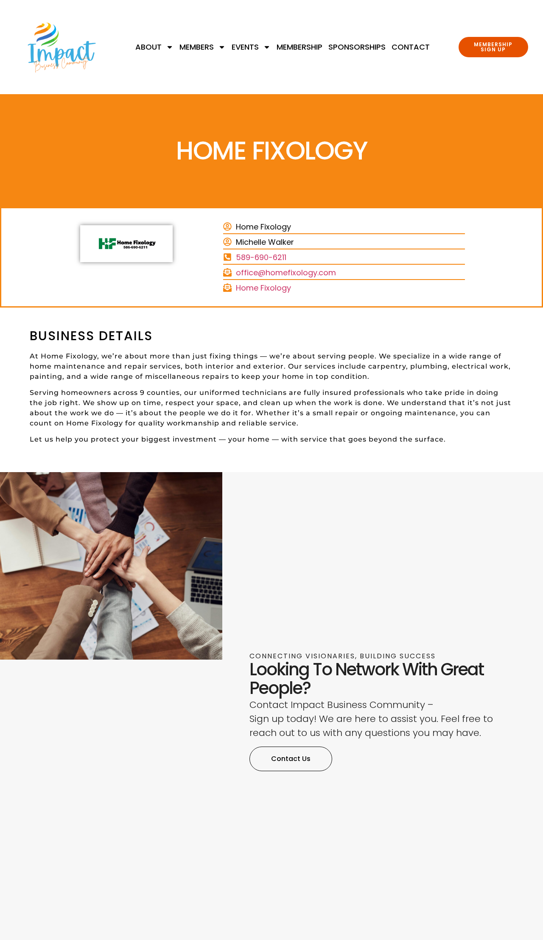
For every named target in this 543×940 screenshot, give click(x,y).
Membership (299, 47)
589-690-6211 (261, 257)
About (148, 47)
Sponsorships (357, 47)
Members (196, 47)
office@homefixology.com (286, 272)
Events (245, 47)
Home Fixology (263, 288)
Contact (411, 47)
